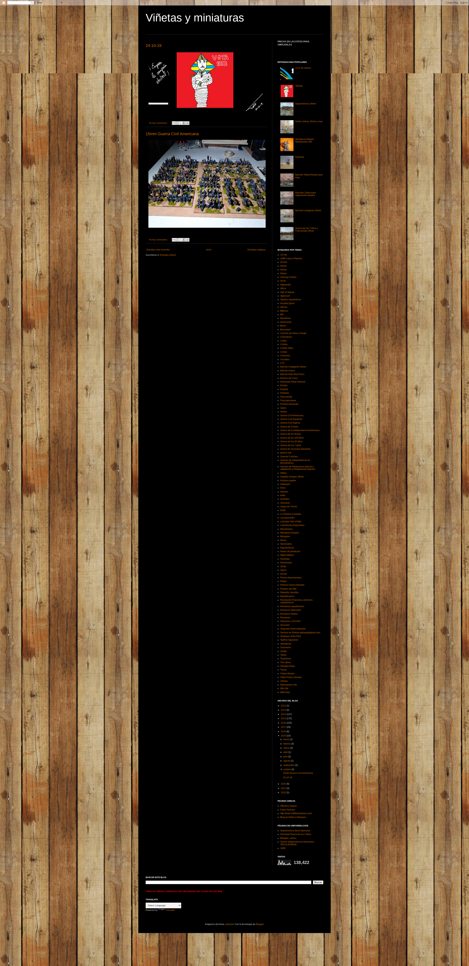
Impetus (284, 491)
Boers (283, 325)
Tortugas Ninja (287, 666)
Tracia (283, 669)
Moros (283, 540)
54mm (283, 266)
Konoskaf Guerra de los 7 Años (295, 834)
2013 (284, 710)
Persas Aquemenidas (291, 577)
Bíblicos (284, 311)
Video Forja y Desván (291, 677)
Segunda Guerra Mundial (293, 628)
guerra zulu (286, 452)
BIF (282, 314)
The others (285, 662)
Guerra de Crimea (289, 426)
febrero (287, 743)
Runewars (285, 617)
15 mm (283, 255)
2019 (284, 735)
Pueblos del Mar (288, 589)
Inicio (208, 249)
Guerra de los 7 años (290, 445)
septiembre (289, 765)
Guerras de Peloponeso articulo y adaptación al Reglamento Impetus (297, 467)
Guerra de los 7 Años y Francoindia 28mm (306, 229)
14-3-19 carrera (303, 68)
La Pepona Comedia (290, 514)
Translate (170, 910)
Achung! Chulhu (288, 277)
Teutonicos (285, 658)
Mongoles (285, 536)
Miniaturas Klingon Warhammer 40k (304, 140)
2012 (284, 705)
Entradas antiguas (257, 249)
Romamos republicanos (292, 606)
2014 (284, 714)
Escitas (283, 385)
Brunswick (285, 329)
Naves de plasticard (290, 551)
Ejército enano (287, 370)
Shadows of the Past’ (290, 636)
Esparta (284, 389)
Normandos (286, 562)
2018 (284, 731)
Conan (283, 352)
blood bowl (285, 322)
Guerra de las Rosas (290, 434)
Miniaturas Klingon (289, 532)
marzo (286, 748)
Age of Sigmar (287, 292)
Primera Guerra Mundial (292, 585)
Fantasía (299, 157)
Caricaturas (286, 337)
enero (286, 739)
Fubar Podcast (287, 809)
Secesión (285, 625)
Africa (283, 288)
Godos (283, 411)
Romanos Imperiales (290, 610)
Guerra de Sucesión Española (295, 449)
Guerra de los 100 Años (292, 438)
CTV (282, 363)
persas (283, 573)
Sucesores (285, 647)
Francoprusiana (288, 400)
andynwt (229, 924)
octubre (287, 769)
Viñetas (299, 86)
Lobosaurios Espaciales (292, 525)
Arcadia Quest (287, 303)
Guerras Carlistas (289, 456)
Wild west (285, 692)
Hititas (283, 473)
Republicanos (287, 596)
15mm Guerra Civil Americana (172, 134)
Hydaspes (285, 484)
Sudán (283, 651)
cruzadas (284, 359)
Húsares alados (288, 480)
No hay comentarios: (158, 123)
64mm (283, 269)
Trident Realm (287, 673)
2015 (284, 718)
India (282, 495)
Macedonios (286, 529)
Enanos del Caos (289, 378)
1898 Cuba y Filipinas (291, 258)
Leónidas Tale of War (290, 521)
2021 (284, 788)
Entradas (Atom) (168, 255)
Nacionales (286, 544)
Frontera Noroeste (289, 404)
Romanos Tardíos (289, 614)
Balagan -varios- (288, 838)
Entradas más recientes (158, 249)
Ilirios (283, 488)
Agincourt (285, 296)
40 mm (283, 262)
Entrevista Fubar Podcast (292, 382)
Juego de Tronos (288, 506)
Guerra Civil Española (291, 419)
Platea (283, 581)
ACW (282, 281)
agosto (287, 761)
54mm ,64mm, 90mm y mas (309, 121)
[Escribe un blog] (177, 123)
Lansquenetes (287, 517)
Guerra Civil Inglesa (290, 423)
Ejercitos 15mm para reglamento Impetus (305, 194)
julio (285, 756)
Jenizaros (285, 503)
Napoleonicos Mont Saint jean (295, 830)
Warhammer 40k (288, 685)
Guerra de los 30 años (291, 441)
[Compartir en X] (180, 123)
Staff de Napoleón (289, 640)
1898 (282, 848)
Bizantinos (285, 318)
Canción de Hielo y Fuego (293, 333)
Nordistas (285, 559)
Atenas (283, 307)
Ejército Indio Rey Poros (292, 374)
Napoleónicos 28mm (305, 103)
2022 (284, 792)
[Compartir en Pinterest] (187, 123)
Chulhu (284, 344)
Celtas (283, 340)
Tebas (283, 655)
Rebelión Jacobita (289, 592)
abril (285, 752)
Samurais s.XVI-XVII (290, 621)
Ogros (283, 570)
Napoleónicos (287, 547)
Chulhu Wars (286, 348)
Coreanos (285, 355)
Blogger (260, 924)
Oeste (283, 566)
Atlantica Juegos (288, 806)
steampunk (285, 643)
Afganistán (285, 284)
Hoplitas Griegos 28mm (292, 476)
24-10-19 (153, 45)
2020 (284, 784)
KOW (282, 510)
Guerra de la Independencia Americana (300, 430)
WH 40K (284, 688)
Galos (283, 408)
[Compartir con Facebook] (184, 123)
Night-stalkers (287, 555)
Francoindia (286, 397)
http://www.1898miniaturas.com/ (296, 813)
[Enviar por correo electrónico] (174, 123)
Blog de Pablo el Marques (293, 817)
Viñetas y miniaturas (195, 18)
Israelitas (284, 499)
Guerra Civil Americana (291, 415)
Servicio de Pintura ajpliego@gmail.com (300, 632)
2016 (284, 723)
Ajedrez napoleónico (290, 299)
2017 (284, 727)
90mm (283, 273)
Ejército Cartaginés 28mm (308, 210)
